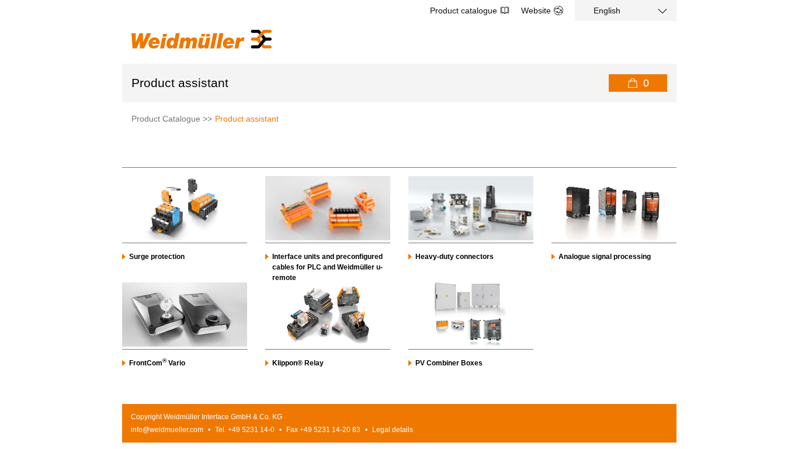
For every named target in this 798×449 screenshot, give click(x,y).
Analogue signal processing (604, 257)
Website (536, 10)
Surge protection (157, 257)
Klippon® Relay (298, 363)
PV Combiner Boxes (449, 363)
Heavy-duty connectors (454, 257)
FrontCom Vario (157, 363)
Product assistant (247, 118)
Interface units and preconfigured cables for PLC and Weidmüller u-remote (327, 267)
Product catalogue (463, 10)
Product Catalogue (165, 118)
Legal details (392, 430)
